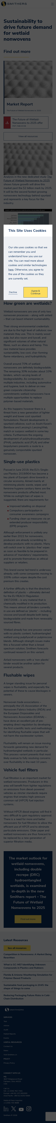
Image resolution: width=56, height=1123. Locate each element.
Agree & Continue (35, 292)
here (10, 269)
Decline (13, 292)
